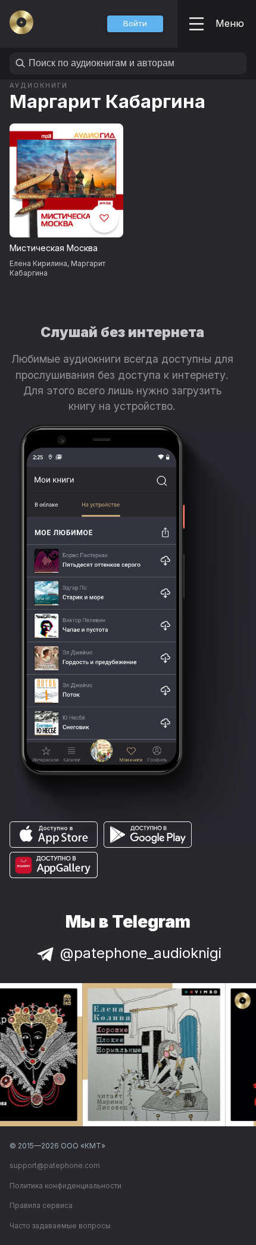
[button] (135, 24)
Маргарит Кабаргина (107, 101)
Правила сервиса (41, 1205)
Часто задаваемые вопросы (60, 1225)
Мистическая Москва (54, 248)
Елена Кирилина (38, 263)
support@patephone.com (55, 1165)
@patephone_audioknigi (140, 953)
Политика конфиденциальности (65, 1185)
